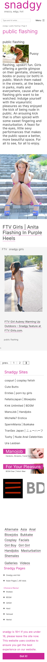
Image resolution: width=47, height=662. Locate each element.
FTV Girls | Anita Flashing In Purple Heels (22, 232)
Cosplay (11, 540)
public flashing (15, 26)
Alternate (11, 529)
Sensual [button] (9, 614)
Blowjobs (11, 535)
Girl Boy (10, 545)
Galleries (11, 563)
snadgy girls (16, 249)
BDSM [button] (8, 597)
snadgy (5, 26)
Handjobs (12, 550)
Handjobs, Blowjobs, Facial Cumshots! (21, 456)
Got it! (23, 656)
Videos (25, 563)
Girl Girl (24, 545)
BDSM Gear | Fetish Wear (16, 471)
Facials (24, 540)
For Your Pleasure (23, 466)
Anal (32, 529)
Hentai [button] (9, 619)
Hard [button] (8, 608)
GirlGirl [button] (9, 603)
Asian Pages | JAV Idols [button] (16, 581)
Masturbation (31, 550)
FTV (4, 249)
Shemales (12, 556)
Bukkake (26, 535)
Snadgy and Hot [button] (13, 575)
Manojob (14, 451)
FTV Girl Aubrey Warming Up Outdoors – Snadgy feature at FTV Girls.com (23, 326)
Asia (23, 529)
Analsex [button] (9, 592)
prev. (5, 362)
